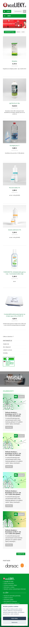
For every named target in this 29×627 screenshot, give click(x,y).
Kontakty (5, 353)
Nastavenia (14, 622)
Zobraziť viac (20, 554)
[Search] (24, 11)
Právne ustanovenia (9, 583)
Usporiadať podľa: (10, 32)
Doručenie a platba (8, 599)
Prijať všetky (14, 618)
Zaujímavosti (8, 391)
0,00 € (8, 11)
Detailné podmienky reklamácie (11, 603)
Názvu (18, 32)
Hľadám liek (6, 344)
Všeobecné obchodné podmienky (12, 595)
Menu (9, 16)
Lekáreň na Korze (7, 350)
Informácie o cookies (9, 587)
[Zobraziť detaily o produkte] (14, 47)
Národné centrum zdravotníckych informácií (15, 589)
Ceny (23, 32)
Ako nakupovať (7, 347)
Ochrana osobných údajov (10, 585)
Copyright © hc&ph (8, 581)
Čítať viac (9, 427)
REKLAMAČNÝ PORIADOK (10, 601)
